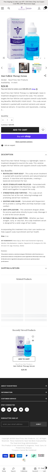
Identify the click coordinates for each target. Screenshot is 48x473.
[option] (24, 37)
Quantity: (4, 116)
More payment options (24, 142)
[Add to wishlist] (33, 336)
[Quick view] (33, 340)
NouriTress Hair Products (18, 80)
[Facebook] (3, 409)
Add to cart (20, 129)
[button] (41, 58)
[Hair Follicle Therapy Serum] (24, 345)
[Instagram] (9, 409)
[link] (43, 130)
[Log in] (39, 8)
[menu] (2, 8)
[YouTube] (21, 409)
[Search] (8, 8)
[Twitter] (27, 409)
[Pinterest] (15, 409)
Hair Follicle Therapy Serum (24, 366)
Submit (38, 424)
